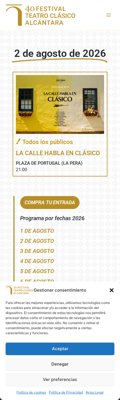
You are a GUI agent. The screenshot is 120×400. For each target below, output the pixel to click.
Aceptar (60, 348)
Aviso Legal (95, 392)
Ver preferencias (60, 379)
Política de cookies (31, 392)
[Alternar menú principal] (108, 15)
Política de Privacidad (66, 392)
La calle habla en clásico (58, 153)
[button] (111, 290)
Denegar (60, 364)
